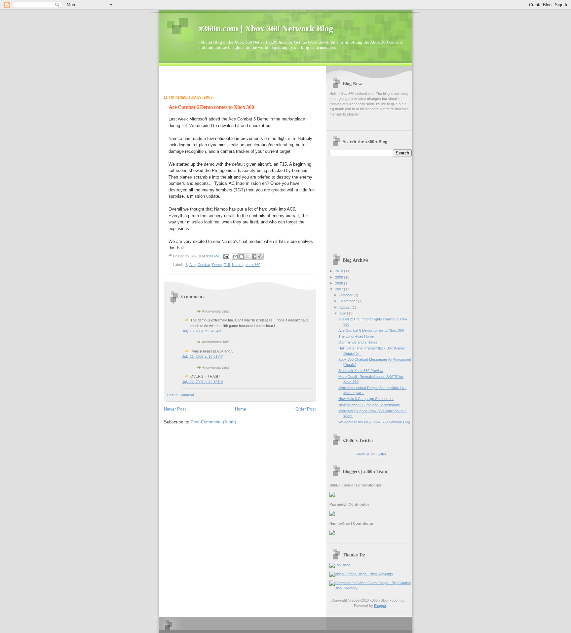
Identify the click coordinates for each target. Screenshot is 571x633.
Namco (238, 265)
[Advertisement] (241, 82)
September (348, 301)
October (346, 295)
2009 (339, 277)
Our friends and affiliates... (359, 342)
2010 (339, 271)
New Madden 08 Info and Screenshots (369, 405)
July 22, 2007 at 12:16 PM (202, 382)
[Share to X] (248, 256)
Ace (192, 265)
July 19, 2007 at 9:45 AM (201, 331)
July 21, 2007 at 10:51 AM (202, 356)
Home (240, 409)
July (343, 313)
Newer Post (175, 409)
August (345, 307)
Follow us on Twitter (370, 454)
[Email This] (235, 256)
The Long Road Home (356, 336)
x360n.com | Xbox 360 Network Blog (266, 28)
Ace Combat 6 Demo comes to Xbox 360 (211, 107)
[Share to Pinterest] (260, 256)
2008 (339, 283)
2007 (339, 289)
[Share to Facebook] (254, 256)
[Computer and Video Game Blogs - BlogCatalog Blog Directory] (370, 588)
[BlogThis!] (241, 256)
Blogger (380, 606)
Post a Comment (180, 395)
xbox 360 (253, 265)
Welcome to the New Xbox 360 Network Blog (374, 422)
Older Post (305, 409)
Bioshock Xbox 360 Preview (360, 371)
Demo (217, 265)
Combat (204, 265)
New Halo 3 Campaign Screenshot (366, 399)
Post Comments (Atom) (213, 421)
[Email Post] (226, 256)
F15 (227, 265)
